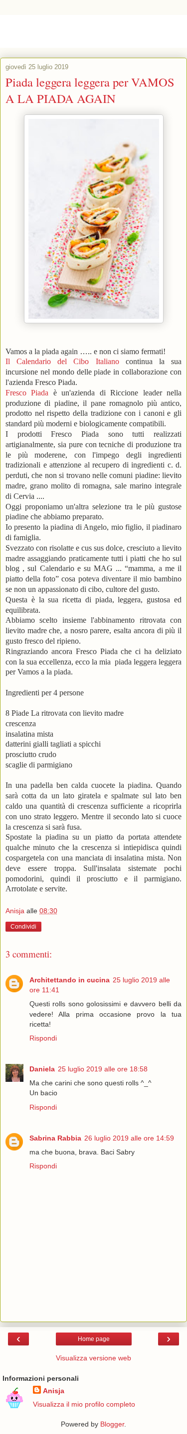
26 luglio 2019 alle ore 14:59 (129, 1138)
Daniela (42, 1069)
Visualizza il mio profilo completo (84, 1404)
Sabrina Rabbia (55, 1138)
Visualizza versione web (93, 1358)
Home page (94, 1339)
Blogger (112, 1424)
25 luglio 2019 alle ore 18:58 (103, 1069)
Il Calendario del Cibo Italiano (62, 361)
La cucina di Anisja (72, 31)
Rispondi (43, 1038)
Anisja (53, 1391)
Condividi (23, 926)
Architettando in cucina (69, 980)
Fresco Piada (26, 392)
